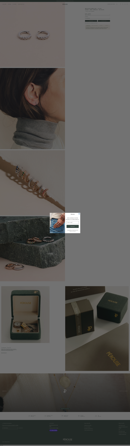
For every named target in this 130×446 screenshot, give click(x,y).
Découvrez (73, 226)
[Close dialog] (79, 213)
